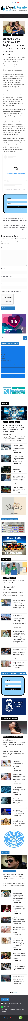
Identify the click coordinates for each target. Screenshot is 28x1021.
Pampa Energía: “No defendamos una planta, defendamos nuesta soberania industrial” (19, 478)
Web (2, 284)
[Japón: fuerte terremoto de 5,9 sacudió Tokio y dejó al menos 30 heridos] (6, 920)
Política (11, 422)
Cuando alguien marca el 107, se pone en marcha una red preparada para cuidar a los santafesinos (19, 967)
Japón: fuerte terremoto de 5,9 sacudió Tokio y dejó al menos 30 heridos (19, 919)
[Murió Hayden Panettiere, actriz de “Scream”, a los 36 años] (6, 822)
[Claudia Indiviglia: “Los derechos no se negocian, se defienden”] (6, 665)
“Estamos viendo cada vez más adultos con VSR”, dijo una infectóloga (18, 801)
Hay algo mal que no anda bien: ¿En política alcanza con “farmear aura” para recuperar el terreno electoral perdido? (13, 428)
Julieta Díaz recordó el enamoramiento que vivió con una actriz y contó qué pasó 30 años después (14, 743)
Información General (17, 35)
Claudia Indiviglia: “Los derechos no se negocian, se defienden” (19, 664)
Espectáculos (6, 35)
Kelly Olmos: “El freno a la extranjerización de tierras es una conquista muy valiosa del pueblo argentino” (19, 652)
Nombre (4, 269)
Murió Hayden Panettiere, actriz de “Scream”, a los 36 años (19, 821)
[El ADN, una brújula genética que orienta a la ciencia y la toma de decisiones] (6, 791)
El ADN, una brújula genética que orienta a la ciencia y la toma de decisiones (19, 790)
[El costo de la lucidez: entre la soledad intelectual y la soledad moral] (6, 449)
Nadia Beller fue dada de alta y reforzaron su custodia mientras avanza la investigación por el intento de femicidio (19, 943)
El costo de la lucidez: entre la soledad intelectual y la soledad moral (18, 448)
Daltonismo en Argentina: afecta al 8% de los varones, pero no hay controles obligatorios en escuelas (19, 765)
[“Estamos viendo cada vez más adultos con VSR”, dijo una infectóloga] (6, 802)
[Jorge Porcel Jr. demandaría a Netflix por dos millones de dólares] (6, 812)
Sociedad (13, 871)
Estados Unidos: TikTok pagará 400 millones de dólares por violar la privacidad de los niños (18, 979)
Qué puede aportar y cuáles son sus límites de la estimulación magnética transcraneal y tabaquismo (19, 778)
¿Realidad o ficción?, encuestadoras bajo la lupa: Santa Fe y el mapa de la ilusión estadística (19, 459)
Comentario (5, 248)
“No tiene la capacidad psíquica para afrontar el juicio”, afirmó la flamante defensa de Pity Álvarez (13, 876)
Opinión (5, 422)
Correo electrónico (7, 276)
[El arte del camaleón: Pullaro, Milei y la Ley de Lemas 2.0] (6, 490)
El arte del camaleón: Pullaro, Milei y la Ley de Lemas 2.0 (19, 489)
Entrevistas (6, 577)
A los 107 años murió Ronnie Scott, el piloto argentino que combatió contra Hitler (14, 227)
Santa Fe (17, 422)
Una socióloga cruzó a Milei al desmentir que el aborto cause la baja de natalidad (19, 930)
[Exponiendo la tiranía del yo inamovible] (6, 469)
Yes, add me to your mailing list (12, 291)
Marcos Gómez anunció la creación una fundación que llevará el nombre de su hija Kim (19, 956)
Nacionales (6, 871)
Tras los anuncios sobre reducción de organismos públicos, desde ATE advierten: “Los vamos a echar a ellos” (15, 220)
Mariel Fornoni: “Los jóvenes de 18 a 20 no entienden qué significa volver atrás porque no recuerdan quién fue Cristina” (14, 584)
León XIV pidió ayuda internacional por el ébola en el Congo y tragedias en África (19, 909)
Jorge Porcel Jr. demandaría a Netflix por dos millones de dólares (19, 811)
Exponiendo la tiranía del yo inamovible (19, 468)
